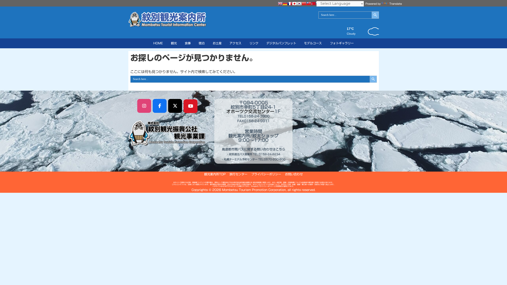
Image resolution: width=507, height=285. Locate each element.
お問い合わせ (294, 174)
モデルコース (313, 43)
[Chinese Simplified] (304, 3)
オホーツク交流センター (250, 111)
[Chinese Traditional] (309, 3)
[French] (290, 3)
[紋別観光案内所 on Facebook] (160, 106)
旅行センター (238, 174)
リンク (254, 43)
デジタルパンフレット (281, 43)
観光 (174, 43)
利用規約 (279, 186)
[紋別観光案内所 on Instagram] (144, 106)
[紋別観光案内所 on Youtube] (190, 106)
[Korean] (299, 3)
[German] (285, 3)
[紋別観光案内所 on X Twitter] (175, 106)
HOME (158, 43)
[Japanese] (294, 3)
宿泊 (202, 43)
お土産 (217, 43)
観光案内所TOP (215, 174)
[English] (280, 3)
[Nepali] (313, 3)
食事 (188, 43)
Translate (395, 4)
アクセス (235, 43)
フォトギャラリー (342, 43)
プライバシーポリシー (266, 174)
